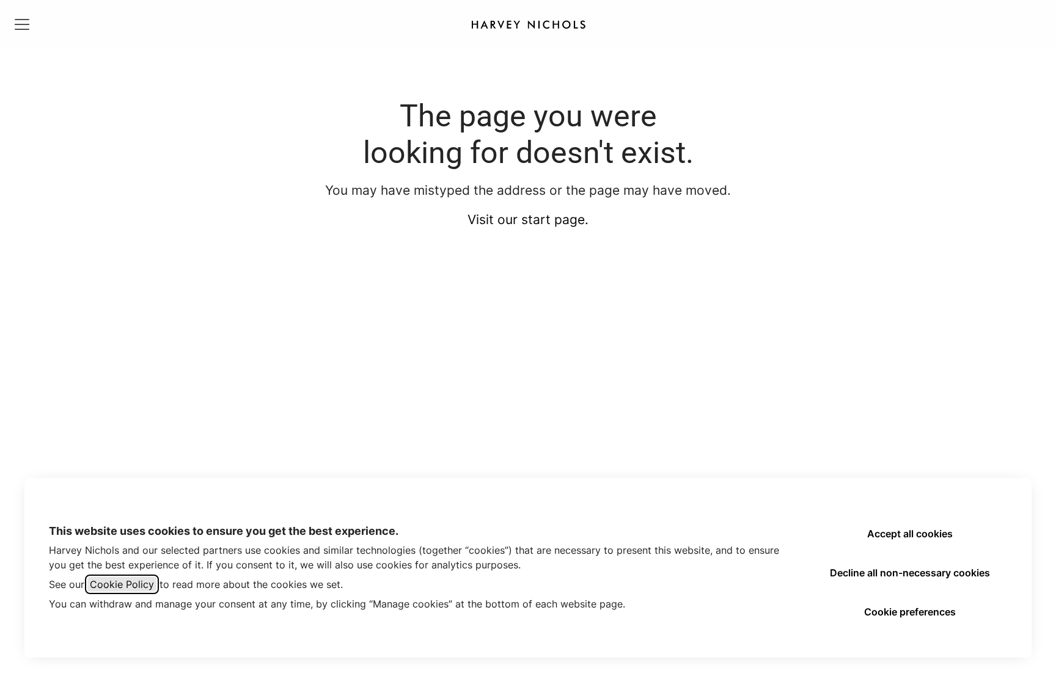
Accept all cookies (910, 534)
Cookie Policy (122, 584)
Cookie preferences (910, 612)
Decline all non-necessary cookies (910, 573)
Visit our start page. (528, 219)
